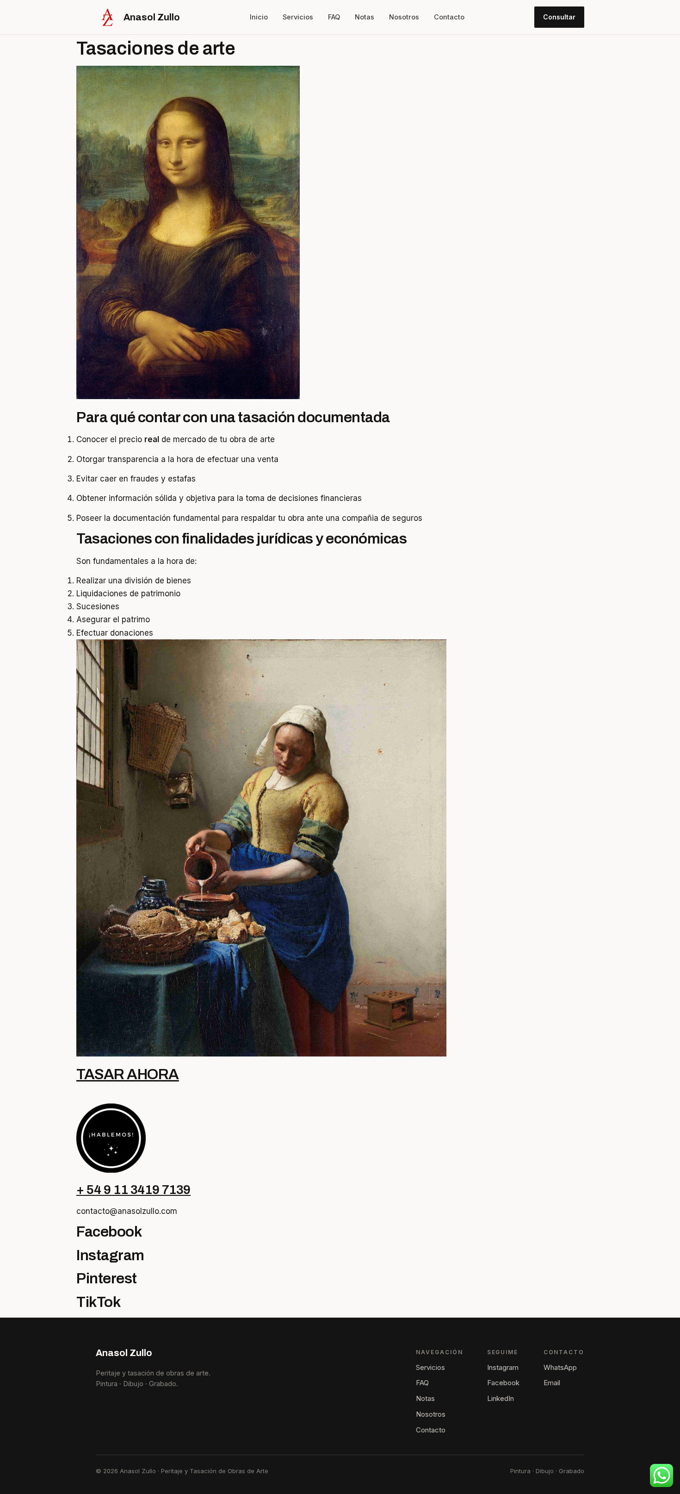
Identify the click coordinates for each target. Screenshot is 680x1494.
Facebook (503, 1382)
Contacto (449, 17)
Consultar (559, 17)
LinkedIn (500, 1398)
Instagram (503, 1367)
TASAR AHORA (127, 1074)
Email (552, 1382)
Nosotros (404, 17)
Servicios (298, 17)
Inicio (259, 17)
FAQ (334, 17)
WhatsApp (560, 1367)
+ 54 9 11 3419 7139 (133, 1189)
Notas (364, 17)
